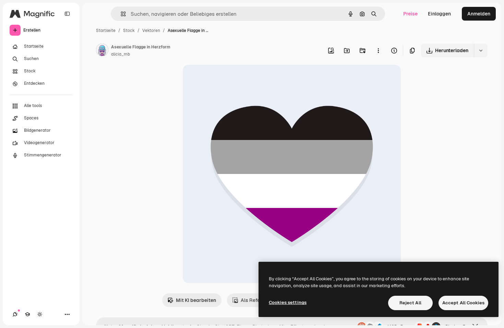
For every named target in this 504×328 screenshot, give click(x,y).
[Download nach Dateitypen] (481, 50)
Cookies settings (288, 302)
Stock (129, 30)
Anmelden (478, 14)
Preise (410, 14)
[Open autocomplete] (120, 13)
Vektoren (151, 30)
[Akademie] (27, 314)
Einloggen (439, 14)
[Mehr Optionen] (378, 50)
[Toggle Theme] (39, 314)
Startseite (106, 30)
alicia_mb (120, 54)
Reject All (410, 303)
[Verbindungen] (15, 314)
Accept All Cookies (463, 303)
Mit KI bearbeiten (196, 300)
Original (226, 78)
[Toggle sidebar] (67, 13)
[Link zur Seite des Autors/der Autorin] (102, 51)
